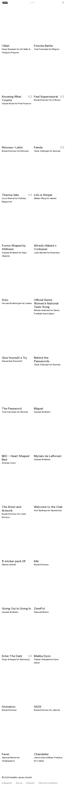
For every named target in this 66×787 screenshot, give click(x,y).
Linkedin (30, 783)
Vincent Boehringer (11, 303)
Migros (55, 49)
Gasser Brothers (10, 252)
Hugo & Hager (9, 659)
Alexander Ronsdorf (12, 361)
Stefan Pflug (40, 198)
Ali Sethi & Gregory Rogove (16, 51)
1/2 (30, 97)
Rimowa (24, 151)
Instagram (7, 783)
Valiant (53, 198)
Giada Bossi (8, 103)
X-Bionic (56, 100)
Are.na (19, 783)
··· (33, 3)
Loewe (28, 303)
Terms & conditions (48, 783)
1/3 (30, 195)
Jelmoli (56, 710)
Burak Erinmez (41, 100)
